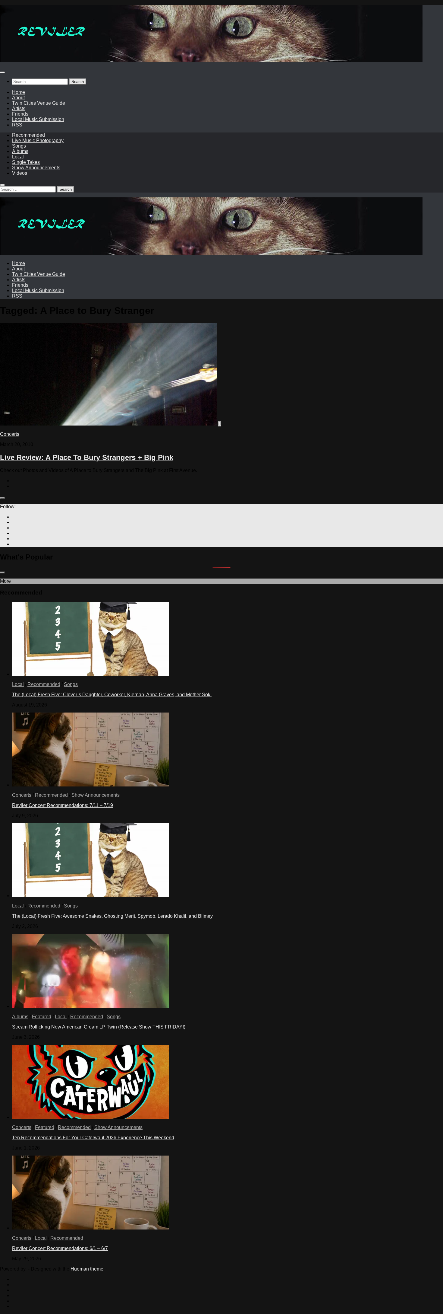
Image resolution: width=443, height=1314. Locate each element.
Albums (20, 151)
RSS (17, 124)
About (18, 97)
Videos (19, 173)
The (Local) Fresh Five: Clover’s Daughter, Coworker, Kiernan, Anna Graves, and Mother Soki (112, 694)
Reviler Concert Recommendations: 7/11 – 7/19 (62, 805)
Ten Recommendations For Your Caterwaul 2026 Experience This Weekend (93, 1137)
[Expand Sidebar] (2, 498)
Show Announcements (36, 167)
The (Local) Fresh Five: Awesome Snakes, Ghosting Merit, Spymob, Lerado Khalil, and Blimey (112, 916)
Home (18, 92)
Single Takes (26, 162)
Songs (19, 145)
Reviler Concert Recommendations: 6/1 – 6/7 (60, 1248)
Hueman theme (87, 1268)
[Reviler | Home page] (211, 60)
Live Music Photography (38, 140)
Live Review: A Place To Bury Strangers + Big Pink (86, 457)
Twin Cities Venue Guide (38, 103)
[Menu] (2, 72)
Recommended (28, 135)
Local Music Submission (38, 119)
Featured (41, 1016)
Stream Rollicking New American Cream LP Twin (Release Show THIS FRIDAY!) (98, 1026)
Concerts (9, 434)
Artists (18, 108)
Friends (20, 113)
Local (18, 156)
